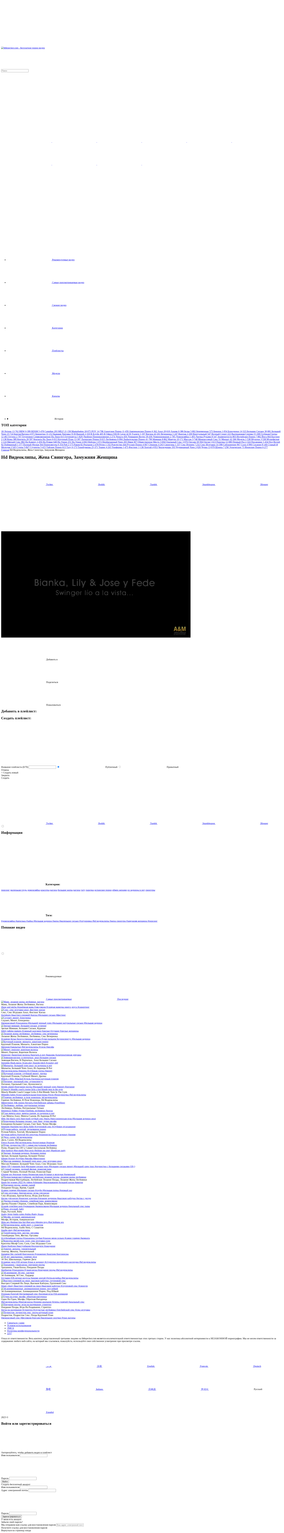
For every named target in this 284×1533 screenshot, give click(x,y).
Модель (244, 439)
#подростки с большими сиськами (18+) (114, 1166)
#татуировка (85, 921)
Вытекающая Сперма (246, 434)
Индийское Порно (249, 436)
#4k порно (18, 1102)
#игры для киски (9, 1198)
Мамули (176, 439)
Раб (69, 444)
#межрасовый (8, 1023)
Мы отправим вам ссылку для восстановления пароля (28, 1525)
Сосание (260, 444)
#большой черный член (39, 1023)
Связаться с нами (15, 1323)
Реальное (91, 444)
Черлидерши (167, 447)
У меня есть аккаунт (11, 1519)
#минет (48, 1071)
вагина (53, 890)
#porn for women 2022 (12, 1182)
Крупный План (69, 439)
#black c (5, 1079)
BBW (25, 431)
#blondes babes (8, 1094)
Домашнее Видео (140, 436)
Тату (72, 447)
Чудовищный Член (188, 447)
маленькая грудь (18, 890)
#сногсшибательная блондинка (31, 1094)
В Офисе (110, 434)
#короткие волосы (20, 1055)
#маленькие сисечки (50, 1318)
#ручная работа (9, 1134)
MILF (64, 431)
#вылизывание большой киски (58, 1182)
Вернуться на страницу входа (16, 1530)
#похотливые (39, 1142)
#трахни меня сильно (53, 1238)
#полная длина (20, 1174)
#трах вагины (68, 1318)
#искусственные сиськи (28, 1039)
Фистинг (136, 447)
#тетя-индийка (53, 1278)
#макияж (50, 1055)
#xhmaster (37, 1182)
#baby (34, 1214)
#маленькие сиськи (69, 921)
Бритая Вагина (24, 434)
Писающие (260, 442)
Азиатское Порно (116, 431)
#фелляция (25, 1318)
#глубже (19, 1158)
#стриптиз (27, 1310)
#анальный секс (76, 1302)
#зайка (30, 921)
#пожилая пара (35, 1174)
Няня (133, 442)
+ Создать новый (9, 772)
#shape (4, 1158)
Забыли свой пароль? (12, 1522)
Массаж (191, 439)
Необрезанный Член (115, 442)
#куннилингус (63, 1039)
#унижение (40, 1254)
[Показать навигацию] (142, 24)
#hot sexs (30, 1222)
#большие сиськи (46, 1015)
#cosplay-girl (51, 1063)
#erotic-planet (7, 1086)
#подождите (37, 1246)
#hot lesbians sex (55, 1222)
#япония (5, 1047)
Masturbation (81, 431)
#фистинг (60, 1015)
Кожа (12, 439)
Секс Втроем (190, 444)
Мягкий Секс (16, 442)
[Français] (164, 141)
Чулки (208, 447)
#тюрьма (5, 1294)
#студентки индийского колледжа (61, 1262)
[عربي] (74, 141)
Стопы (23, 447)
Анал (164, 431)
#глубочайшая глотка (11, 1238)
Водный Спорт (221, 434)
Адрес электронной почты (14, 1490)
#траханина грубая (32, 1238)
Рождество (119, 444)
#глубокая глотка (35, 1071)
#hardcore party (58, 1150)
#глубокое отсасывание (63, 1126)
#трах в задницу (59, 1134)
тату (83, 890)
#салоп (10, 1142)
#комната (85, 1238)
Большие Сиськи (259, 431)
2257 (9, 1333)
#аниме (72, 1134)
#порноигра (44, 1134)
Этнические (237, 447)
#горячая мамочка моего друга (61, 1007)
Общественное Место (152, 442)
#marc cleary (7, 1286)
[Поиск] (142, 213)
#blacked (18, 1079)
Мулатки (259, 439)
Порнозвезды (54, 444)
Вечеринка (169, 434)
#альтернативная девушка (68, 1055)
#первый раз (65, 1190)
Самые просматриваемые (59, 999)
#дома (21, 1110)
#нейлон (11, 1246)
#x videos (27, 1182)
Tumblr (154, 484)
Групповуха (74, 436)
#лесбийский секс (65, 1310)
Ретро (105, 444)
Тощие (105, 447)
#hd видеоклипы (101, 921)
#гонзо (42, 1047)
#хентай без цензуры (27, 1134)
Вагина (153, 434)
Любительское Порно (138, 439)
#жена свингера (118, 921)
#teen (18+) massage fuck (13, 1166)
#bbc (11, 1079)
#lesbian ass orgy (42, 1150)
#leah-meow (16, 1063)
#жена (56, 921)
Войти (5, 1481)
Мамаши (160, 439)
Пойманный (13, 444)
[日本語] (29, 164)
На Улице (65, 442)
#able (31, 1126)
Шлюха (222, 447)
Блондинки (237, 431)
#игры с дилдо (83, 1198)
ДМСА (10, 1328)
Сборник (156, 444)
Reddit (101, 484)
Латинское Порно (93, 439)
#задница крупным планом (45, 1079)
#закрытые (15, 1047)
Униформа (120, 447)
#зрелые (45, 1031)
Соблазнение (232, 444)
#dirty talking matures (11, 1031)
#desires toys (41, 1222)
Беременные (204, 431)
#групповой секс (42, 1126)
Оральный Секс (177, 442)
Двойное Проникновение (99, 436)
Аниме (177, 431)
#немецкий (69, 1174)
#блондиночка (61, 1094)
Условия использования (19, 1325)
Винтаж (185, 434)
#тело (50, 1094)
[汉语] (119, 141)
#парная (50, 1142)
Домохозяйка (186, 436)
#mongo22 (6, 1110)
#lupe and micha (9, 1007)
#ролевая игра (45, 1294)
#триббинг (59, 1102)
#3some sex (6, 1174)
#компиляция (42, 1206)
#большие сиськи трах (36, 1166)
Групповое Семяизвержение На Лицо (43, 436)
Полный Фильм (33, 444)
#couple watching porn (12, 1206)
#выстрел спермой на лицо (27, 1286)
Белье (190, 431)
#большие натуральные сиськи (67, 1023)
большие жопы (65, 890)
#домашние (29, 1206)
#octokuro (6, 1015)
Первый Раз (242, 442)
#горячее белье (8, 1039)
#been (4, 1246)
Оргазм (196, 442)
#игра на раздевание (11, 1310)
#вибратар (6, 1270)
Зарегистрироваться (11, 1516)
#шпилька (21, 921)
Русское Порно (138, 444)
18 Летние (10, 431)
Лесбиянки (114, 439)
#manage (5, 1126)
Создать (5, 778)
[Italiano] (254, 141)
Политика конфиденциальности (23, 1331)
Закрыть (5, 775)
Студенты (38, 447)
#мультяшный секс (28, 1294)
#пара (40, 1214)
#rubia (27, 1214)
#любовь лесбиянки (35, 1110)
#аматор (78, 1182)
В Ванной (82, 434)
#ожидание (49, 1246)
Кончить (25, 439)
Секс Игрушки (211, 444)
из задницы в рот (136, 890)
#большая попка (50, 1190)
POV (97, 431)
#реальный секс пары (79, 1206)
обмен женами (119, 890)
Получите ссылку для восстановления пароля (24, 1528)
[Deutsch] (164, 164)
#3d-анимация (60, 1294)
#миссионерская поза (61, 1118)
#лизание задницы (47, 1198)
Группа (15, 436)
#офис (14, 1110)
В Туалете (137, 434)
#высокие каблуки (66, 1198)
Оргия (210, 442)
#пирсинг (153, 921)
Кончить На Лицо (45, 439)
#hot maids (18, 1150)
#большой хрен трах (83, 1166)
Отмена (5, 770)
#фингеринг (7, 1102)
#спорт (11, 1158)
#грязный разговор (31, 1031)
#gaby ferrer (7, 1214)
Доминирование (164, 436)
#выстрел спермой (20, 1015)
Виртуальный (202, 434)
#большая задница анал (84, 1118)
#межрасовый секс (10, 1318)
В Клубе (97, 434)
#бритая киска (25, 1302)
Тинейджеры (88, 447)
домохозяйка (33, 890)
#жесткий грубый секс (31, 1118)
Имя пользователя (10, 1455)
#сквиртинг (83, 1007)
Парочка (224, 442)
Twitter (49, 484)
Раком (78, 444)
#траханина (21, 1023)
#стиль (27, 1079)
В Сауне (123, 434)
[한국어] (74, 164)
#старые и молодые (53, 1174)
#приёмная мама (25, 1007)
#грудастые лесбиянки (44, 1310)
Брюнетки (44, 434)
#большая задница (43, 921)
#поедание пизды (23, 1086)
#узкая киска (30, 1270)
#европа (22, 1071)
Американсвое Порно (143, 431)
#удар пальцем (48, 1039)
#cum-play (27, 1063)
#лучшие (54, 1031)
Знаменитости (227, 436)
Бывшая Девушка (63, 434)
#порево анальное (42, 1302)
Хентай (151, 447)
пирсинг (5, 890)
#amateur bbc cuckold (11, 1254)
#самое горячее (8, 1190)
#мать (46, 1118)
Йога (266, 436)
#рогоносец (28, 1254)
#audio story (7, 1230)
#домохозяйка (8, 921)
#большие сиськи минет (60, 1166)
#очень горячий (59, 1302)
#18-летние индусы (20, 1278)
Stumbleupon (209, 484)
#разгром (51, 1254)
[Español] (119, 164)
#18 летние (21, 1262)
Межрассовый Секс (209, 439)
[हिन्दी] (209, 141)
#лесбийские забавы (43, 1102)
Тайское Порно (56, 447)
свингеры (150, 890)
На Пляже (50, 442)
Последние (122, 999)
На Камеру (34, 442)
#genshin (5, 1063)
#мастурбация (23, 1246)
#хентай (14, 1294)
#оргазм (35, 1318)
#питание (69, 1086)
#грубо (38, 1190)
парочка (90, 890)
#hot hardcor (7, 1150)
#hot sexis (29, 1150)
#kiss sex (5, 1222)
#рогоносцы (62, 1254)
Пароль (5, 1478)
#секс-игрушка (82, 1310)
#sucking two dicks (19, 1126)
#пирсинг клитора (27, 1198)
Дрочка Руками (207, 436)
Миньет (229, 439)
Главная (5, 450)
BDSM (38, 431)
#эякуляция (40, 1007)
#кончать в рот (37, 1055)
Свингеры (172, 444)
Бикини (220, 431)
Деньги (122, 436)
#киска (33, 1015)
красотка (45, 890)
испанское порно (103, 890)
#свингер (83, 1286)
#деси (4, 1142)
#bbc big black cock (10, 1118)
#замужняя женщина (137, 921)
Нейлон (95, 442)
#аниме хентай (38, 1278)
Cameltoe (51, 431)
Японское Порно (256, 447)
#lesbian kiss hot (18, 1222)
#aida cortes (18, 1214)
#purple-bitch (38, 1063)
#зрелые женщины (69, 1031)
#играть (28, 1102)
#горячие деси (8, 1262)
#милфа (50, 1047)
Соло (247, 444)
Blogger (264, 484)
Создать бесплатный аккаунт (15, 1484)
